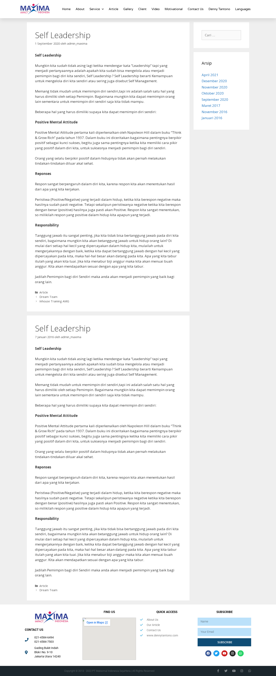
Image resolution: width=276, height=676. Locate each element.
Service (95, 9)
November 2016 (214, 111)
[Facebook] (208, 653)
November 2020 (214, 87)
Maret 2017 (211, 105)
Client (142, 9)
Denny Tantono (219, 9)
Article (113, 9)
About (80, 9)
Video (156, 9)
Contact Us (195, 9)
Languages (243, 9)
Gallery (128, 9)
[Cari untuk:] (221, 35)
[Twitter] (216, 653)
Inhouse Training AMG (54, 301)
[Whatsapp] (241, 653)
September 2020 (215, 99)
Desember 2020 (214, 81)
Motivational (174, 9)
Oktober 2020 (213, 93)
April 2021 (210, 75)
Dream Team (48, 297)
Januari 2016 (212, 118)
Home (66, 9)
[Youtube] (224, 653)
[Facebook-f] (218, 670)
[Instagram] (233, 653)
